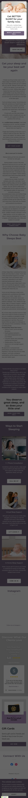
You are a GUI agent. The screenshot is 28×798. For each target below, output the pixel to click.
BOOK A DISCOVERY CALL (14, 33)
